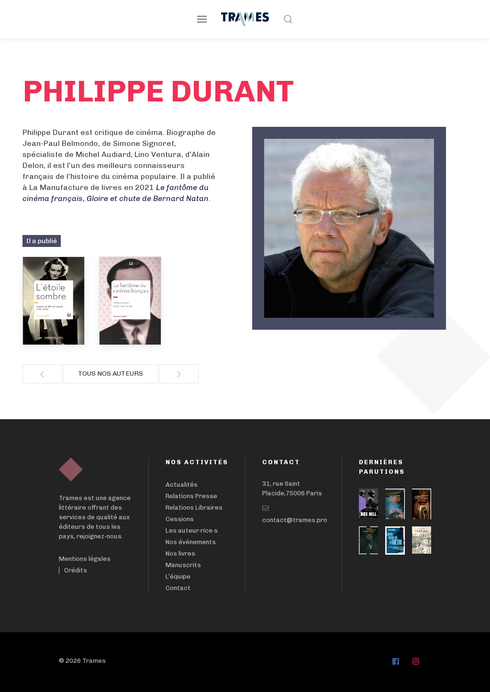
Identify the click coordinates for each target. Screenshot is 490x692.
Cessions (180, 519)
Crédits (75, 570)
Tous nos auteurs (110, 373)
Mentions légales (85, 558)
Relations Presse (191, 496)
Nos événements (191, 542)
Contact (178, 588)
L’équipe (178, 576)
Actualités (182, 484)
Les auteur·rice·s (192, 530)
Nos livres (180, 553)
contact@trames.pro (294, 520)
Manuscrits (183, 565)
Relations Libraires (194, 507)
